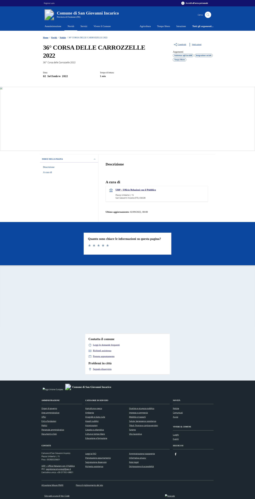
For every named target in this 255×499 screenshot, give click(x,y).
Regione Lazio (49, 3)
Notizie (176, 408)
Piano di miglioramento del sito (89, 485)
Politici (44, 425)
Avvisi (175, 416)
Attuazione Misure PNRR (52, 485)
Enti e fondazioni (48, 421)
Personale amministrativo (52, 429)
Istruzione (181, 26)
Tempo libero (163, 26)
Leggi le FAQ (90, 453)
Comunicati (178, 412)
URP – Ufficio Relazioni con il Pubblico (136, 189)
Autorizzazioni (91, 425)
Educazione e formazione (96, 438)
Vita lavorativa (135, 434)
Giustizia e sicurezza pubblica (141, 408)
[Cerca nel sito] (208, 15)
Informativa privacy (137, 457)
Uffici (43, 416)
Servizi (83, 26)
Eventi (176, 439)
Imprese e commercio (138, 412)
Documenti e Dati (49, 434)
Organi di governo (49, 408)
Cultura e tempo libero (95, 434)
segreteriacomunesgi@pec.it (58, 469)
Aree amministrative (50, 412)
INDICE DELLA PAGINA (52, 159)
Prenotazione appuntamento (98, 457)
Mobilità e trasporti (137, 416)
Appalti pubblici (92, 421)
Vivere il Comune (102, 26)
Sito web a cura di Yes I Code (56, 495)
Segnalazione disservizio (96, 462)
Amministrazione (53, 26)
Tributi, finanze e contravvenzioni (143, 425)
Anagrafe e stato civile (95, 416)
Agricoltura (145, 26)
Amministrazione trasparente (142, 453)
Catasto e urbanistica (94, 429)
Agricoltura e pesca (93, 408)
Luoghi (176, 434)
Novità (71, 26)
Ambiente (89, 412)
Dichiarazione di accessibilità (141, 466)
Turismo (132, 429)
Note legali (134, 462)
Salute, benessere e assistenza (142, 421)
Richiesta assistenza (94, 466)
